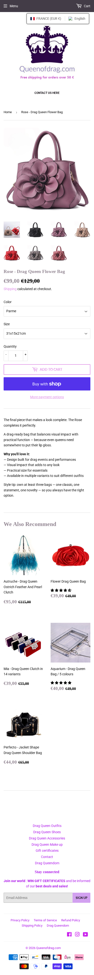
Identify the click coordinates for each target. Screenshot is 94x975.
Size (7, 324)
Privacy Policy (20, 920)
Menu (14, 6)
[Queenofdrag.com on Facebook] (69, 935)
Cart (86, 6)
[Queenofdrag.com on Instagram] (77, 935)
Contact (47, 857)
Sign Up (81, 898)
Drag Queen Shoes (47, 832)
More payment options (47, 397)
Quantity (10, 346)
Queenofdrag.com (48, 948)
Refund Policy (70, 920)
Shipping (10, 289)
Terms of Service (45, 920)
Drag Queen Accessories (47, 838)
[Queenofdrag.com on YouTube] (85, 935)
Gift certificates (47, 850)
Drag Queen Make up (47, 844)
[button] (61, 590)
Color (8, 302)
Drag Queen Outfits (47, 826)
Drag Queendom (47, 863)
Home (8, 112)
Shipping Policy (32, 925)
